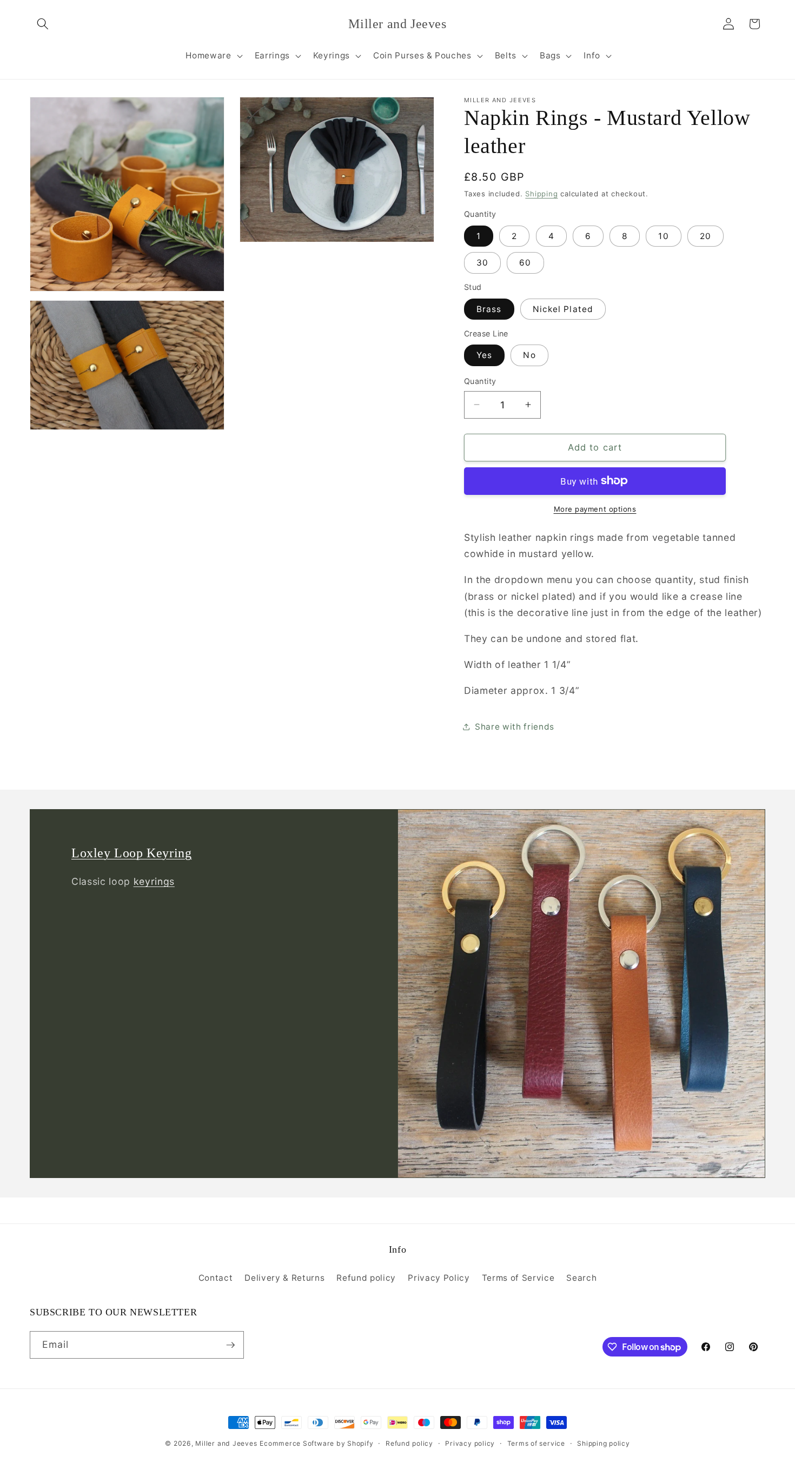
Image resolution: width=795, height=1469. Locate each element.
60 (525, 262)
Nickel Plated (563, 308)
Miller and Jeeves (226, 1443)
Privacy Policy (438, 1278)
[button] (43, 24)
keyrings (154, 882)
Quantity (480, 381)
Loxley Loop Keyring (131, 853)
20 (705, 236)
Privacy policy (470, 1443)
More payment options (595, 509)
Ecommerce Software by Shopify (316, 1443)
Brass (489, 308)
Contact (215, 1278)
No (529, 355)
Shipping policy (603, 1443)
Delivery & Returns (284, 1278)
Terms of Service (518, 1278)
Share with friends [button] (514, 726)
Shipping (541, 193)
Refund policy (366, 1278)
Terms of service (536, 1443)
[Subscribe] (230, 1345)
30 (482, 262)
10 (663, 236)
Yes (484, 355)
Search (581, 1278)
